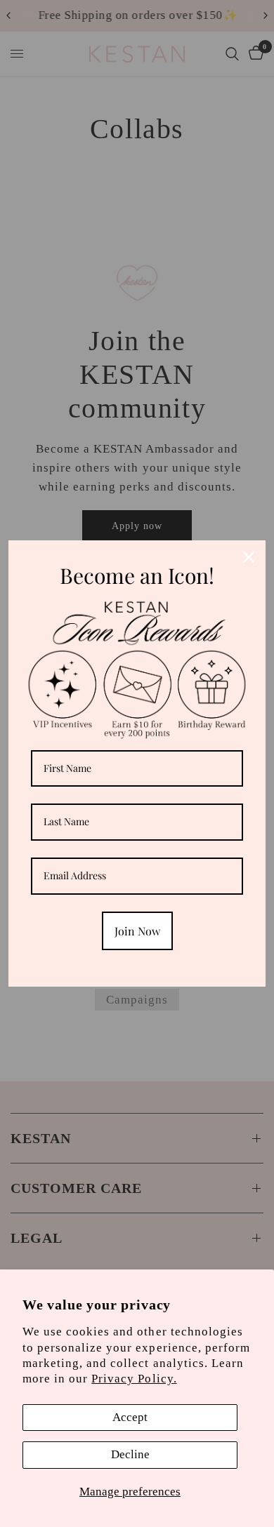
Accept (130, 1417)
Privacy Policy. (133, 1378)
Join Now (137, 930)
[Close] (249, 557)
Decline (130, 1454)
